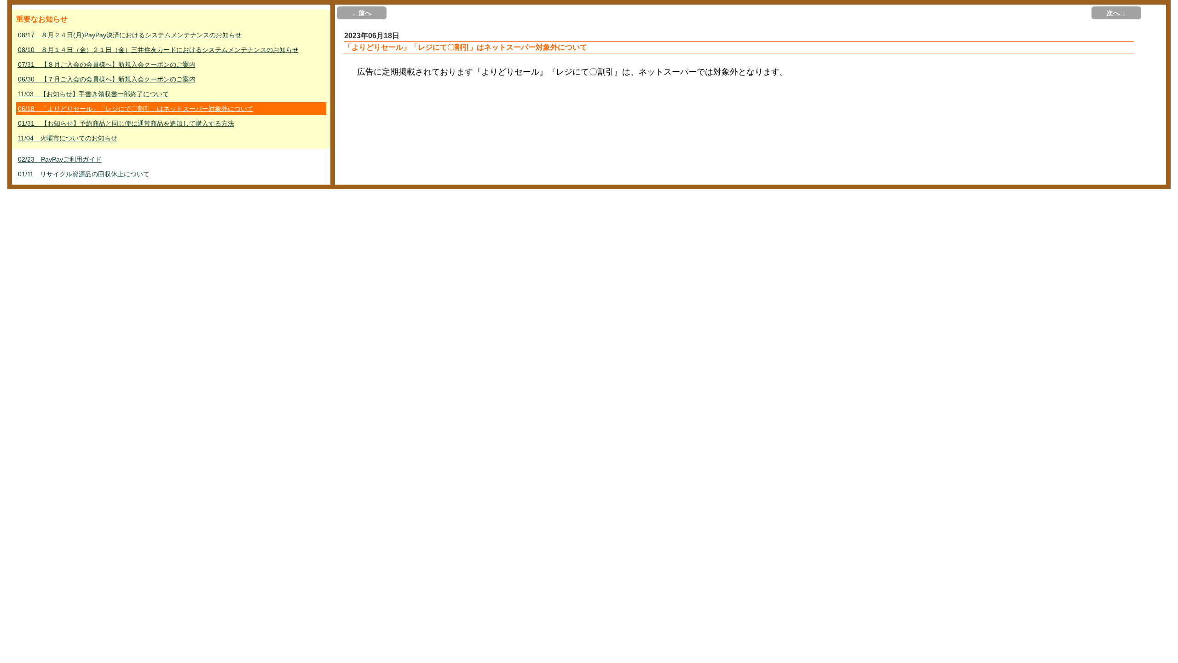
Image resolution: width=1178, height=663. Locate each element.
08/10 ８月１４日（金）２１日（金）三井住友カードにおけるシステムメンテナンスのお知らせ (158, 49)
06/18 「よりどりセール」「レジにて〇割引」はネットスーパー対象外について (136, 108)
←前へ (361, 13)
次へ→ (1116, 13)
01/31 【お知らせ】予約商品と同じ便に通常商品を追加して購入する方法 (126, 123)
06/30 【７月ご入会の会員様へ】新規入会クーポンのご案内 (107, 79)
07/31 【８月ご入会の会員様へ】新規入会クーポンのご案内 (107, 64)
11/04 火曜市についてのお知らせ (67, 138)
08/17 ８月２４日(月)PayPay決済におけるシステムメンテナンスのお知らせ (130, 35)
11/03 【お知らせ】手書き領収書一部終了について (93, 94)
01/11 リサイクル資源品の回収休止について (84, 174)
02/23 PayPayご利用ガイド (60, 159)
